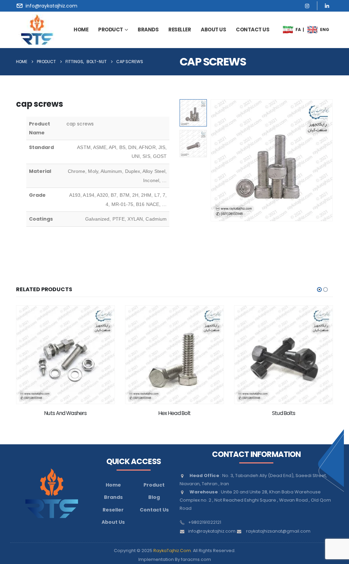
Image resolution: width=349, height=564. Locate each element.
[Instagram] (307, 5)
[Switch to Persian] (288, 29)
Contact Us (154, 509)
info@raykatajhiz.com (212, 531)
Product (110, 29)
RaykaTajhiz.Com (172, 550)
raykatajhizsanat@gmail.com (278, 531)
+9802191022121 (204, 522)
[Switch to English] (312, 29)
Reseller (179, 29)
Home (81, 29)
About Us (113, 522)
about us (213, 29)
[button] (212, 160)
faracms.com (196, 559)
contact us (252, 29)
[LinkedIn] (327, 5)
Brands (113, 497)
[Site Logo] (37, 29)
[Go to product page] (65, 355)
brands (148, 29)
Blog (154, 497)
